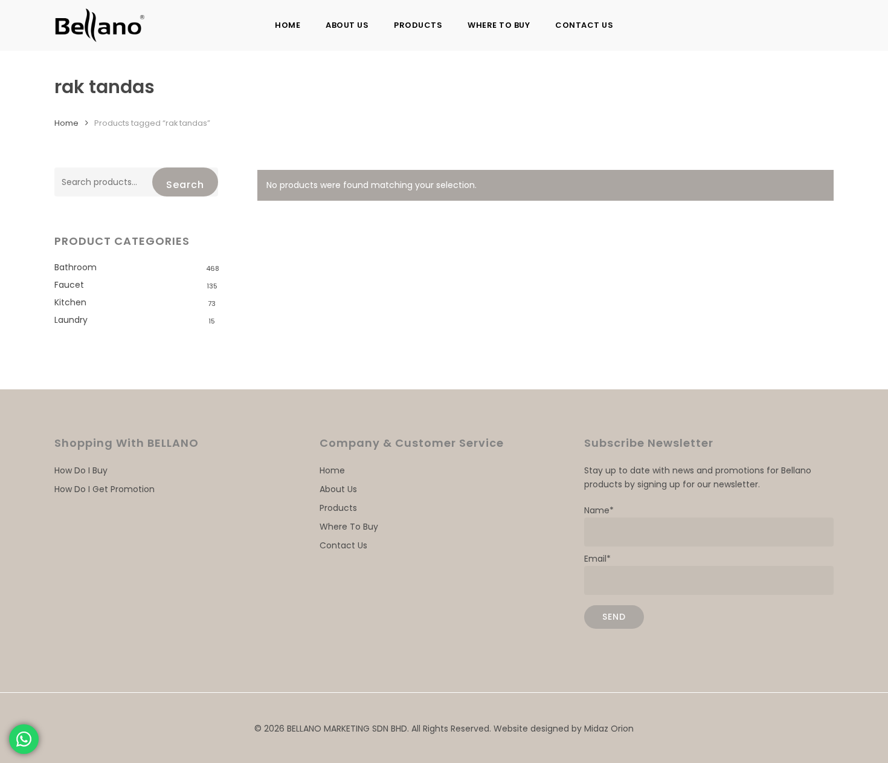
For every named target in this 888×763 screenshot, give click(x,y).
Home (66, 123)
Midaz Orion (609, 728)
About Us (338, 489)
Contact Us (343, 545)
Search (185, 185)
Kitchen (70, 302)
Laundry (71, 320)
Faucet (69, 285)
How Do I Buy (81, 470)
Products (338, 508)
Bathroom (75, 267)
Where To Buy (349, 527)
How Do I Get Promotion (104, 489)
